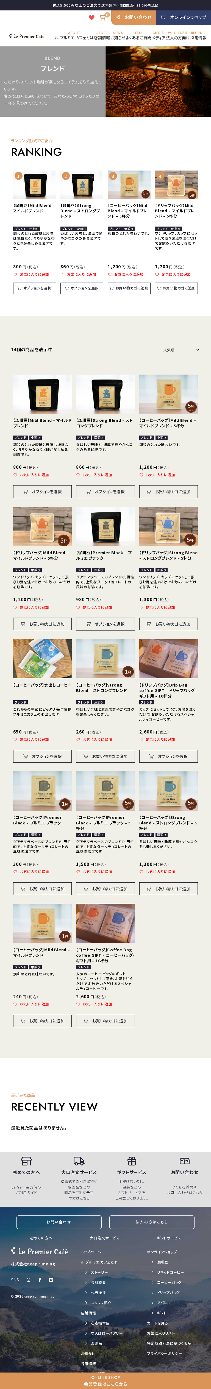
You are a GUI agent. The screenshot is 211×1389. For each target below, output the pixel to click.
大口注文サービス (104, 1237)
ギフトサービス (169, 1237)
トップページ (91, 1251)
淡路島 (96, 1343)
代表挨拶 (98, 1292)
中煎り (33, 229)
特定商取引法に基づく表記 (169, 1343)
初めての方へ (41, 1237)
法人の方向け (178, 36)
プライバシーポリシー (164, 1353)
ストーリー (99, 1272)
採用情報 (198, 36)
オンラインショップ (162, 1251)
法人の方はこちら (152, 1222)
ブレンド (20, 229)
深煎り (81, 229)
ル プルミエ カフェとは (74, 36)
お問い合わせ (59, 1222)
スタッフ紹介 (101, 1302)
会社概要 (98, 1282)
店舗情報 (102, 36)
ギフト (162, 1312)
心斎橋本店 (100, 1323)
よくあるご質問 (139, 36)
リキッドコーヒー (170, 1272)
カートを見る (157, 1323)
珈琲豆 (162, 1262)
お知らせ (118, 36)
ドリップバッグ (168, 1292)
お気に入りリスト (161, 1333)
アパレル (164, 1302)
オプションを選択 (37, 288)
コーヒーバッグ (169, 1282)
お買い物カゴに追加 (132, 288)
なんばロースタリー (107, 1333)
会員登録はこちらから (105, 1381)
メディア (159, 36)
